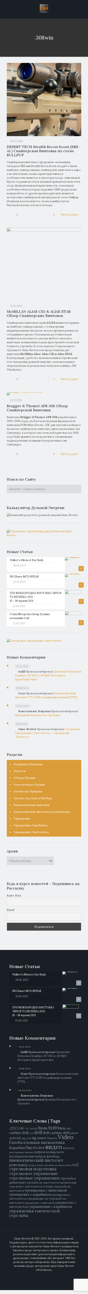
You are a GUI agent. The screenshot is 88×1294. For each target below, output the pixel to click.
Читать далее (69, 214)
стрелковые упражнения (34, 1177)
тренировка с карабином (30, 1194)
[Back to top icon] (82, 1288)
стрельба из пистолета (42, 1182)
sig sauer (39, 1138)
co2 (31, 1133)
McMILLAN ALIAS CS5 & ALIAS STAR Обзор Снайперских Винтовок (39, 313)
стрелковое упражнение (33, 1173)
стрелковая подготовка (32, 1169)
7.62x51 (33, 1128)
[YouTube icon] (46, 1276)
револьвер (18, 1165)
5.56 (20, 1128)
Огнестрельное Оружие (29, 784)
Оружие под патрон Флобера (33, 798)
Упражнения (22, 818)
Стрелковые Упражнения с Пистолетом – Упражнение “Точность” (47, 733)
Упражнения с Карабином (30, 825)
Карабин (17, 1147)
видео (53, 1147)
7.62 (26, 1128)
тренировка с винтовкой (46, 1190)
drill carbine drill (56, 1133)
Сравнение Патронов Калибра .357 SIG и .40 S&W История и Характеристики (48, 675)
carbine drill (18, 1133)
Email (10, 910)
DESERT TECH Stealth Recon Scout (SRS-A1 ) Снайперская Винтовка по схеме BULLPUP (43, 150)
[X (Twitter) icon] (41, 1276)
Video (65, 1137)
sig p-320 (26, 1138)
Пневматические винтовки (31, 805)
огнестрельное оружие (21, 1152)
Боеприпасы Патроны (28, 764)
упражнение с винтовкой (40, 1202)
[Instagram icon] (50, 1276)
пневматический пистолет (36, 1160)
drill (38, 1132)
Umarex (52, 1138)
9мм (61, 1128)
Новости (19, 771)
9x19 (52, 1128)
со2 (75, 1164)
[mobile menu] (82, 8)
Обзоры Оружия (24, 778)
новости (68, 1148)
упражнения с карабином (50, 1206)
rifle (18, 1138)
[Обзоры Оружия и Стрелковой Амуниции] (44, 8)
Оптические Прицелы (28, 791)
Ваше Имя (14, 895)
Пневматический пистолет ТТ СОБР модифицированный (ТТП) (47, 1077)
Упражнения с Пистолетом (31, 832)
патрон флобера (47, 1156)
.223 (12, 1128)
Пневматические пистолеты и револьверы (42, 812)
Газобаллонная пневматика (37, 1142)
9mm (42, 1128)
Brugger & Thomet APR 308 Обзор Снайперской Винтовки (37, 408)
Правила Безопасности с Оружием (38, 715)
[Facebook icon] (37, 1276)
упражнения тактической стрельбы (34, 1213)
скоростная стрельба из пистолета (49, 1165)
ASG (68, 1128)
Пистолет (35, 1147)
